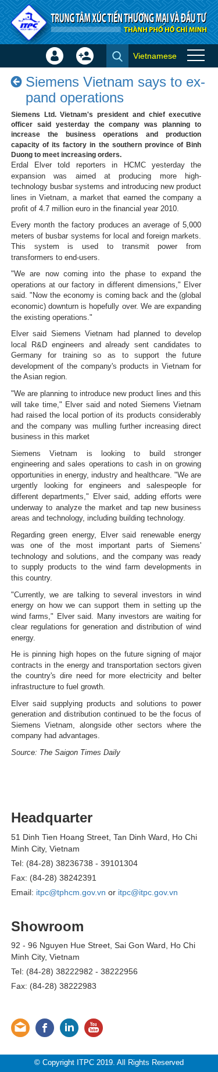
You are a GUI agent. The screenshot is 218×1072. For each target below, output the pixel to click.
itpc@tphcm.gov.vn (71, 892)
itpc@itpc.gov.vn (148, 892)
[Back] (17, 81)
